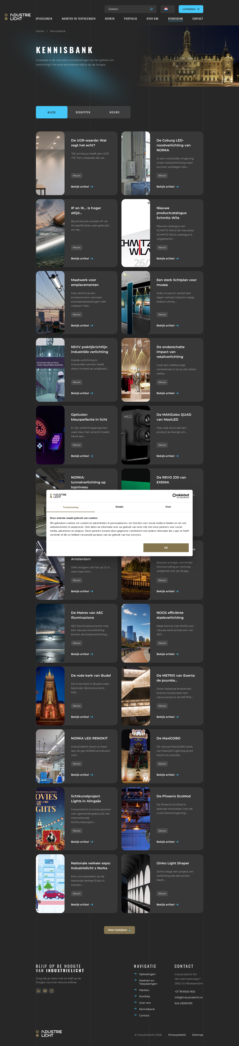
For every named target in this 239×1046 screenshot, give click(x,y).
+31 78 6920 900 (185, 991)
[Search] (151, 9)
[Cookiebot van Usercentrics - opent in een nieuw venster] (175, 495)
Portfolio (130, 18)
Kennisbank (175, 18)
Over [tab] (168, 506)
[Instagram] (51, 990)
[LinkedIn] (38, 990)
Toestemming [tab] (70, 507)
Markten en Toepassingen (79, 18)
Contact (198, 18)
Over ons (153, 18)
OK (166, 547)
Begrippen (83, 112)
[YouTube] (45, 990)
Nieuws (115, 112)
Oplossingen (44, 18)
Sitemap (197, 1034)
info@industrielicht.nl (189, 997)
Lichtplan (189, 9)
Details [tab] (120, 506)
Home (40, 31)
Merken (110, 18)
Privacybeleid (177, 1034)
